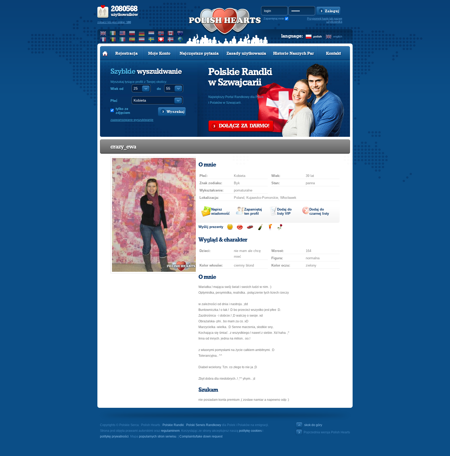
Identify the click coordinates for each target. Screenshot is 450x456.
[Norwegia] (161, 33)
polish (317, 36)
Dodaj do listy (284, 211)
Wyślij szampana (260, 227)
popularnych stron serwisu (157, 436)
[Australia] (180, 33)
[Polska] (132, 33)
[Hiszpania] (132, 39)
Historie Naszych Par (293, 53)
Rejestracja (126, 53)
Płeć (113, 101)
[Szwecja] (151, 39)
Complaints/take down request (200, 436)
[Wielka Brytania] (103, 33)
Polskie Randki (173, 425)
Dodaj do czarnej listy (319, 211)
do (159, 89)
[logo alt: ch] (225, 26)
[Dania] (170, 39)
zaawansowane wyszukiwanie (131, 120)
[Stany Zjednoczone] (122, 33)
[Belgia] (113, 39)
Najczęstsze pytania (199, 53)
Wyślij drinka (270, 227)
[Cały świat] (180, 39)
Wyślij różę (280, 227)
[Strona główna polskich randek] (105, 53)
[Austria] (142, 39)
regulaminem (170, 431)
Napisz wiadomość (220, 211)
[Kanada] (170, 33)
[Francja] (103, 39)
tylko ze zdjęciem (123, 111)
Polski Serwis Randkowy (203, 425)
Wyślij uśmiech (230, 227)
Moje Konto (159, 53)
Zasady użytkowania (246, 53)
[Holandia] (151, 33)
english (337, 36)
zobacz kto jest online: (114, 22)
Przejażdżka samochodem (250, 227)
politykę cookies (250, 431)
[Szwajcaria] (161, 39)
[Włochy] (122, 39)
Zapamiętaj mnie (274, 18)
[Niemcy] (142, 33)
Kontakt (333, 53)
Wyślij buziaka (240, 227)
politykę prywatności (114, 436)
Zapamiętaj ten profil (253, 211)
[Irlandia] (113, 33)
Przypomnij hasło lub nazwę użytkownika (324, 20)
